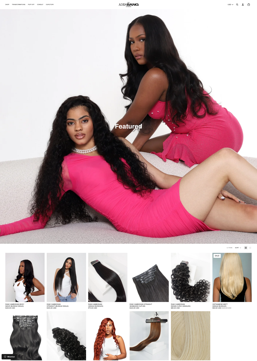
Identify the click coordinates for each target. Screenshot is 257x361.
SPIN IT (160, 201)
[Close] (173, 148)
